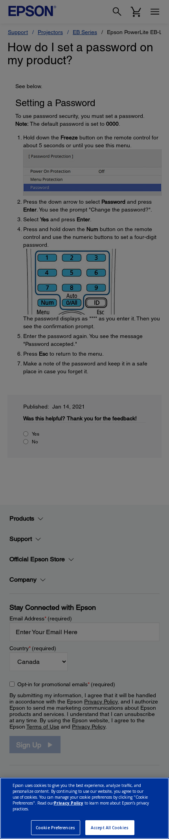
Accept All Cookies (110, 827)
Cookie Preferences (55, 827)
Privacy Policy (68, 803)
